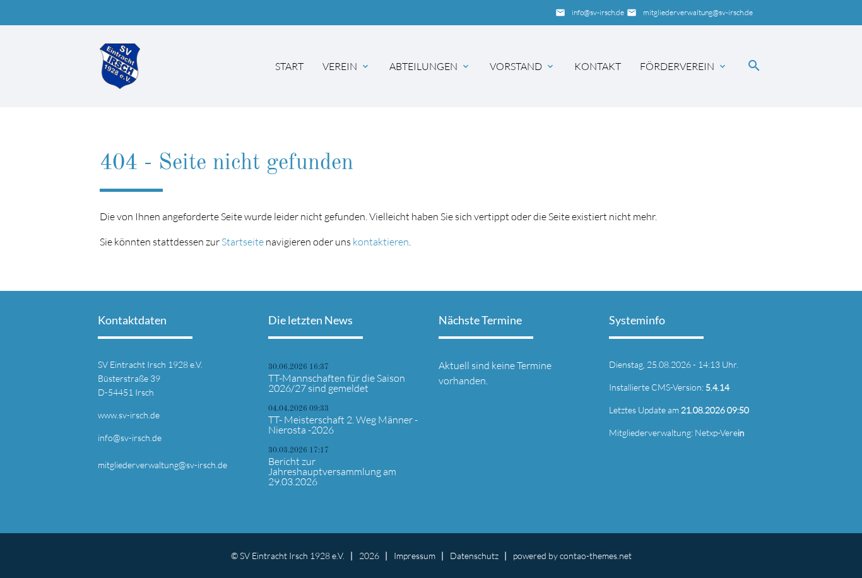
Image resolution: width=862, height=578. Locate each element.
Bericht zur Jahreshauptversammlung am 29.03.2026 (332, 471)
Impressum (414, 555)
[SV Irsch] (120, 66)
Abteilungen (423, 66)
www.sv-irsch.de (129, 415)
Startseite (242, 241)
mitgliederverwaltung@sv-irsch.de (698, 12)
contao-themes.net (596, 555)
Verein (339, 66)
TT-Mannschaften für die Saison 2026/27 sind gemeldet (336, 383)
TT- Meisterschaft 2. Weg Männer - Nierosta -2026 (343, 425)
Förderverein (677, 66)
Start (289, 66)
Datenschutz (474, 555)
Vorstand (516, 66)
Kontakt (597, 66)
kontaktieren (381, 241)
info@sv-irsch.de (598, 12)
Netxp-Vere (720, 432)
